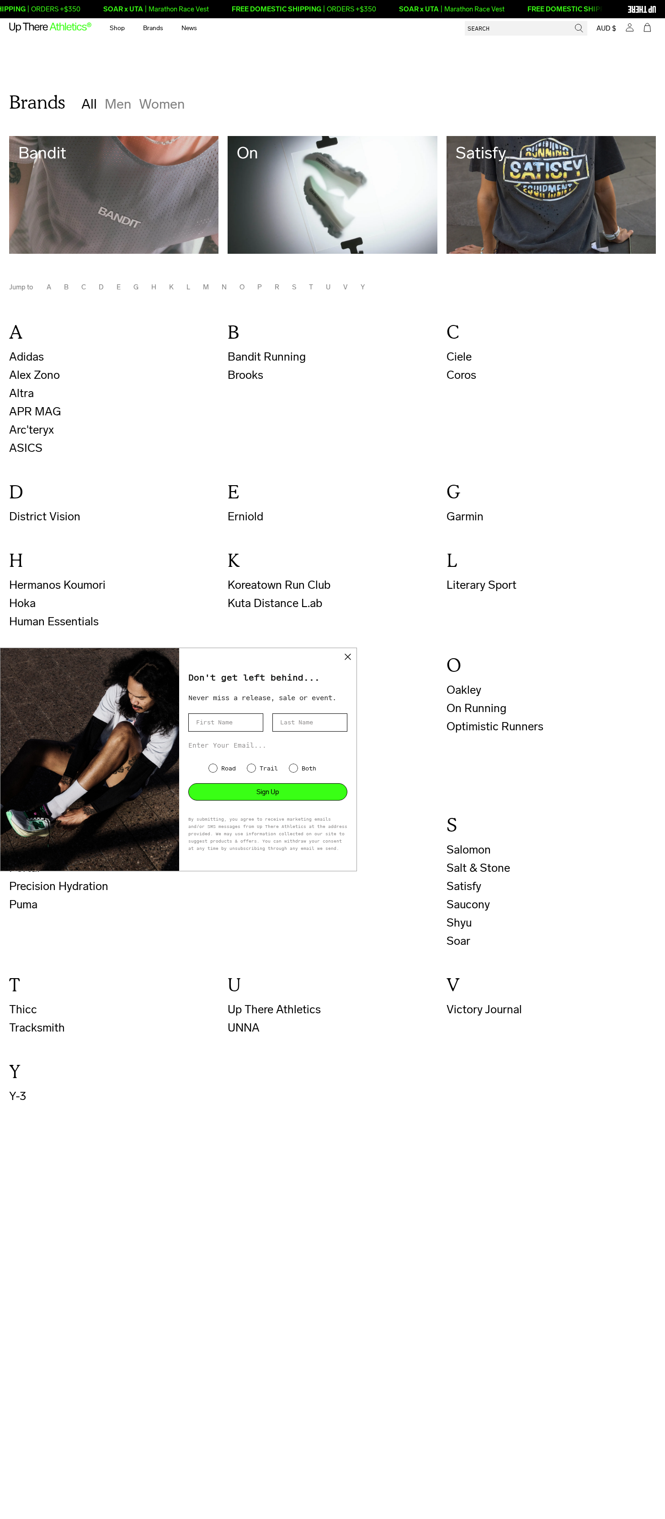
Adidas (26, 357)
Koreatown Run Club (279, 585)
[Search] (579, 28)
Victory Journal (484, 1009)
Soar (458, 941)
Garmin (465, 516)
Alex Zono (34, 375)
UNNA (244, 1028)
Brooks (245, 375)
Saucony (468, 904)
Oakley (464, 690)
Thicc (23, 1009)
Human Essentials (54, 621)
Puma (23, 904)
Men (118, 104)
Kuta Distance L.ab (275, 603)
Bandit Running (267, 357)
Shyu (459, 923)
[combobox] (526, 28)
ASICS (26, 448)
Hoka (22, 603)
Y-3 (17, 1096)
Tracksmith (37, 1028)
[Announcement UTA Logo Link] (626, 9)
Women (162, 104)
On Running (476, 708)
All (89, 104)
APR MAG (35, 411)
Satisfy (464, 886)
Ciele (459, 357)
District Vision (44, 516)
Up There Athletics (274, 1009)
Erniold (245, 516)
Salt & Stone (478, 868)
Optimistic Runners (495, 726)
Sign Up (267, 792)
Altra (21, 393)
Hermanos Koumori (57, 585)
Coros (461, 375)
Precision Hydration (58, 886)
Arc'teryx (31, 430)
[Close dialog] (348, 657)
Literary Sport (481, 585)
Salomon (469, 850)
